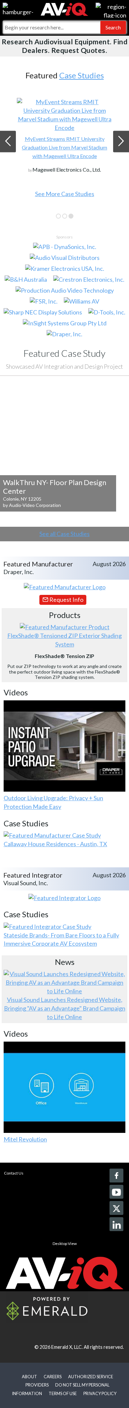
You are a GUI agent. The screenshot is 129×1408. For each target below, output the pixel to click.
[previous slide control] (8, 141)
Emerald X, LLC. (67, 1347)
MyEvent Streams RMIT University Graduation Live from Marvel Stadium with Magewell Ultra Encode (64, 147)
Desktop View (65, 1243)
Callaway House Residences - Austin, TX (55, 844)
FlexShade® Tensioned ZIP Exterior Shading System (64, 640)
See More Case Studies (64, 193)
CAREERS (53, 1376)
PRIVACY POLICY (99, 1393)
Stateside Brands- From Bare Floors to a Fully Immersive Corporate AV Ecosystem (61, 939)
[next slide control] (121, 141)
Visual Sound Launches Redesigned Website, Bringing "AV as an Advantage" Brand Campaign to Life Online (64, 1008)
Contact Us (13, 1173)
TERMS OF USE (63, 1393)
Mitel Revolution (25, 1139)
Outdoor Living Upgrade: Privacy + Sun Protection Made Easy (53, 802)
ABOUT (29, 1376)
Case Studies (81, 75)
